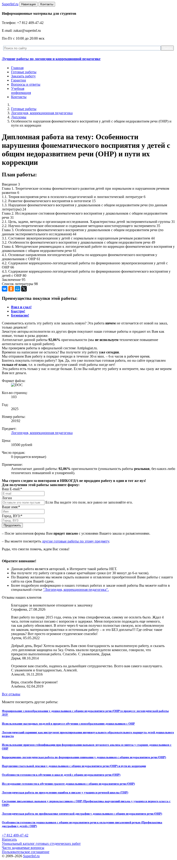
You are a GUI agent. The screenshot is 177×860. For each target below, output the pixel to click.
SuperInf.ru (31, 856)
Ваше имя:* (11, 507)
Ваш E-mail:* (12, 489)
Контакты (19, 97)
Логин (7, 498)
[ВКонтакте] (4, 289)
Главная (17, 68)
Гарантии (18, 80)
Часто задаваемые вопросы (23, 848)
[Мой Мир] (17, 289)
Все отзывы (11, 694)
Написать (9, 839)
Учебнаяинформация (21, 91)
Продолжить (12, 525)
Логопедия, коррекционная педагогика (42, 113)
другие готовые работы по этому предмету (75, 541)
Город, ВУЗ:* (12, 516)
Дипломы (18, 117)
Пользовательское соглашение (25, 852)
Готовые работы (23, 72)
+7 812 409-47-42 (15, 835)
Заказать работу (23, 76)
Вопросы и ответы (25, 84)
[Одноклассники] (11, 289)
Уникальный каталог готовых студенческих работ (41, 843)
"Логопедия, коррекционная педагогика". (76, 590)
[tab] (21, 307)
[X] (24, 289)
